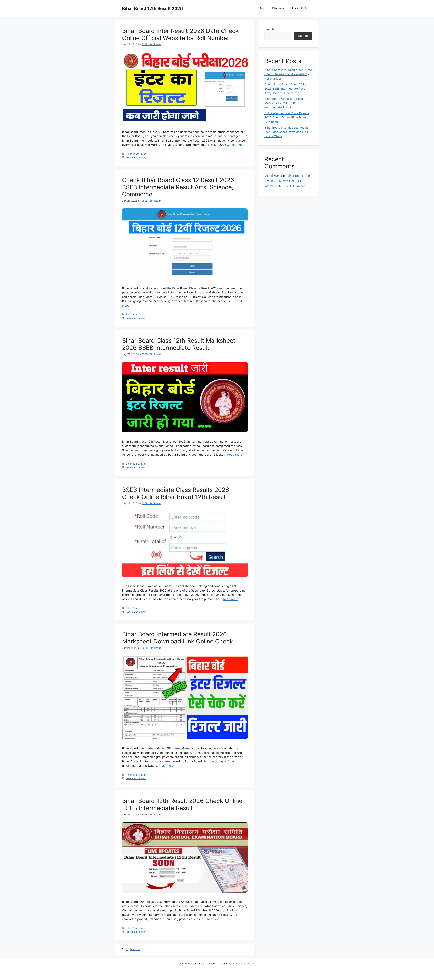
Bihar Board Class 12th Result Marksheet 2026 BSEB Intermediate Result (178, 344)
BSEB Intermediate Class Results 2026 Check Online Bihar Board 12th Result (175, 493)
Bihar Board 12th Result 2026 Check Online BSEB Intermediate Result (182, 804)
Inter (143, 153)
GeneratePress (247, 963)
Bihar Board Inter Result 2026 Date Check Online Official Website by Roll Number (180, 34)
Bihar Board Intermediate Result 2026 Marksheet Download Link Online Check (177, 638)
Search (269, 29)
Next (135, 949)
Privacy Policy (300, 8)
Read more (237, 144)
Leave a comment (136, 157)
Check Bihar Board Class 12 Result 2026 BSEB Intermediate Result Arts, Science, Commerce (178, 187)
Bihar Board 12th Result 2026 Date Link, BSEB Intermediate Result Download (287, 181)
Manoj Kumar (273, 175)
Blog (262, 8)
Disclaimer (278, 8)
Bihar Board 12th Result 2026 (152, 8)
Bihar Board (132, 153)
